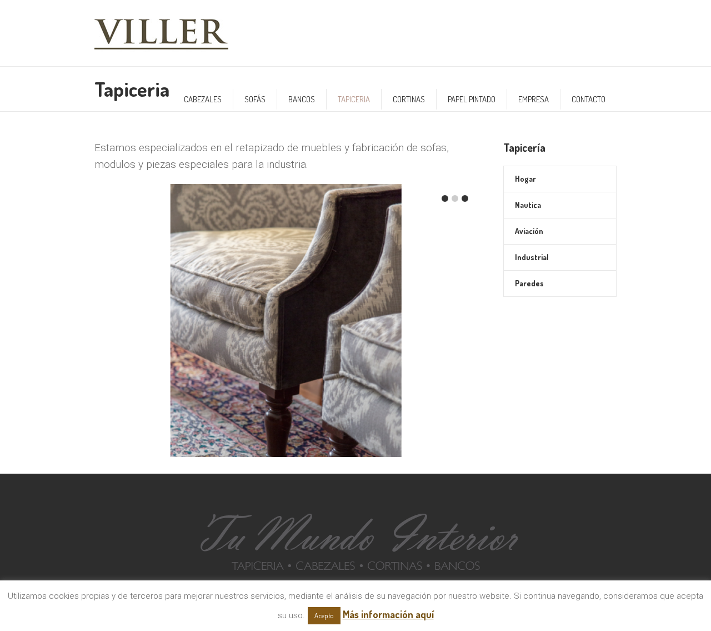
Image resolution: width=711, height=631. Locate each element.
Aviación (529, 231)
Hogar (525, 178)
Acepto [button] (324, 615)
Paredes (529, 283)
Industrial (532, 257)
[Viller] (356, 538)
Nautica (528, 205)
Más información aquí (388, 614)
